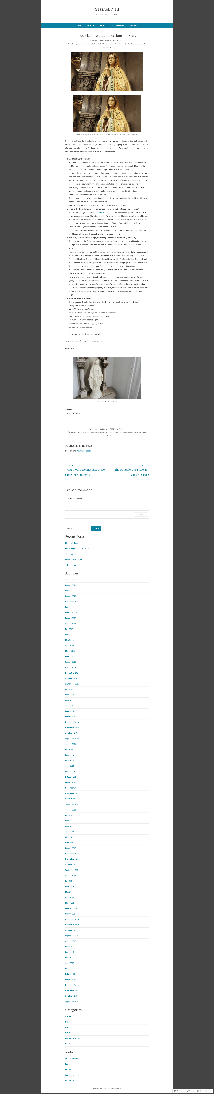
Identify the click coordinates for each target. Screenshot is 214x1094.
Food (67, 1043)
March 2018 (70, 651)
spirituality (107, 47)
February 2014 (71, 908)
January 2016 (70, 782)
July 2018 (69, 629)
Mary (116, 44)
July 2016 (69, 749)
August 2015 (70, 809)
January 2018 (70, 662)
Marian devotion (108, 44)
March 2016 (70, 771)
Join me (133, 25)
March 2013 (70, 968)
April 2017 (69, 705)
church (79, 44)
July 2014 (69, 881)
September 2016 (72, 738)
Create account (71, 1058)
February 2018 (71, 656)
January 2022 (70, 596)
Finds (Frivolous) (72, 1038)
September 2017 (72, 683)
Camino (68, 1016)
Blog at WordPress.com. (113, 1088)
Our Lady (131, 44)
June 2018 (69, 634)
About (90, 25)
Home (78, 25)
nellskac (95, 41)
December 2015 (72, 787)
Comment (141, 514)
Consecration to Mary (90, 44)
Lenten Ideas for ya (73, 559)
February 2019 (71, 612)
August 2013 (70, 941)
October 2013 (71, 930)
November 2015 (72, 793)
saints (143, 44)
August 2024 (70, 579)
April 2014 (69, 897)
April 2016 (69, 766)
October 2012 (71, 996)
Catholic (73, 44)
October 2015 (71, 798)
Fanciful (68, 1032)
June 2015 (69, 820)
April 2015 (69, 831)
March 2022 (70, 590)
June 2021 (69, 607)
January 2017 (70, 716)
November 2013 (72, 924)
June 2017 (69, 694)
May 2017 (69, 700)
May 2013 (69, 957)
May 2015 (69, 826)
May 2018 (69, 640)
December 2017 (72, 667)
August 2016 (70, 744)
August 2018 (70, 623)
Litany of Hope (71, 543)
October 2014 (71, 864)
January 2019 (70, 618)
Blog (102, 25)
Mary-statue (123, 44)
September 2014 (72, 870)
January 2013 (70, 979)
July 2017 (69, 689)
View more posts (84, 450)
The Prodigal (70, 554)
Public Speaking (117, 25)
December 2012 (72, 985)
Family (68, 1027)
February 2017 (71, 711)
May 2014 (69, 892)
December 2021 (72, 601)
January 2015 (70, 848)
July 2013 (69, 946)
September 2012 (72, 1001)
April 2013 (69, 963)
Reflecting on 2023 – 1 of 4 (77, 548)
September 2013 (72, 935)
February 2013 (71, 974)
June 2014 (69, 886)
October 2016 (71, 733)
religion (138, 44)
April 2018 (69, 645)
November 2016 (72, 727)
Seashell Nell (107, 9)
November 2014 (72, 859)
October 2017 (71, 678)
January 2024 (70, 585)
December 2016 (72, 722)
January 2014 (70, 913)
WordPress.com (71, 1080)
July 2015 (69, 815)
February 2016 (71, 777)
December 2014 (72, 853)
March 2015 (70, 837)
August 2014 (70, 875)
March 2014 (70, 903)
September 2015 (72, 804)
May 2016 (69, 760)
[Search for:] (78, 528)
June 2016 (69, 755)
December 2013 (72, 919)
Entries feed (70, 1069)
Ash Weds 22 (70, 565)
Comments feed (72, 1075)
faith (100, 44)
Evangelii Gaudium (102, 212)
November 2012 (72, 990)
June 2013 (69, 952)
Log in (67, 1064)
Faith (120, 41)
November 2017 (72, 673)
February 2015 (71, 842)
